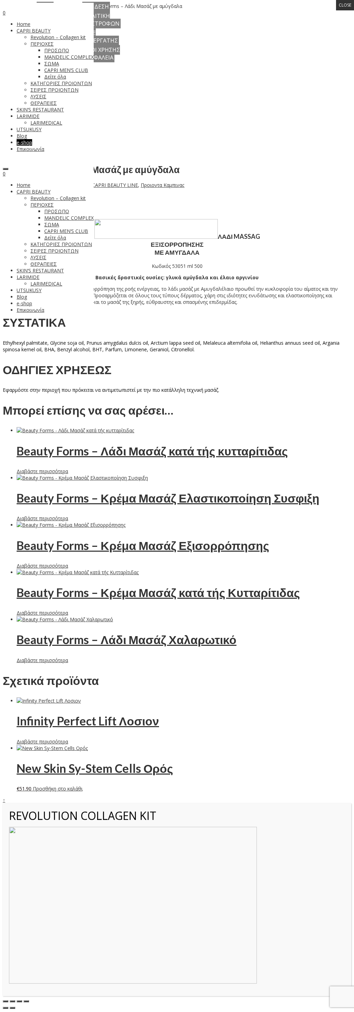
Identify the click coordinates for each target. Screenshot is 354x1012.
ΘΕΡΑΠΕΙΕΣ (43, 264)
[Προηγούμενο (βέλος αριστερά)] (5, 1008)
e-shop (24, 303)
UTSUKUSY (29, 290)
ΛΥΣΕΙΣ (38, 257)
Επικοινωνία (30, 310)
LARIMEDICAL (46, 283)
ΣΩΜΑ (51, 224)
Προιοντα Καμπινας (162, 185)
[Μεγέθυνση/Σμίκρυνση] (5, 1001)
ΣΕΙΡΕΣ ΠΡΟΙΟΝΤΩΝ (54, 250)
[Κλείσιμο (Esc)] (26, 1001)
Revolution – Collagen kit (58, 198)
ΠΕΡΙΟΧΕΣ (42, 204)
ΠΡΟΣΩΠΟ (56, 211)
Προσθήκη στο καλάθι (58, 788)
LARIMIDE (28, 277)
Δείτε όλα (55, 237)
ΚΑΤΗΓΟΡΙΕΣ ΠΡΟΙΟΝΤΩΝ (61, 244)
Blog (22, 296)
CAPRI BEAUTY (33, 191)
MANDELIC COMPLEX (69, 218)
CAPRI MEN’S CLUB (66, 231)
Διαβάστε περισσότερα (42, 471)
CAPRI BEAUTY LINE (115, 185)
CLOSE (345, 5)
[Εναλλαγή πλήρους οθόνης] (12, 1001)
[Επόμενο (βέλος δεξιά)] (12, 1008)
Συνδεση (96, 6)
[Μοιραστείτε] (19, 1001)
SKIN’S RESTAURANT (40, 270)
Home (23, 185)
